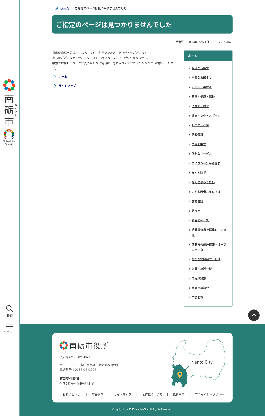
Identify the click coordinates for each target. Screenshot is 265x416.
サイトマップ (67, 86)
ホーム (64, 8)
